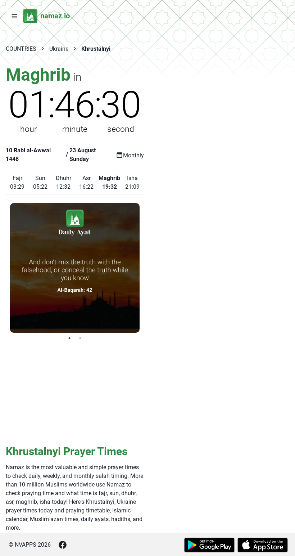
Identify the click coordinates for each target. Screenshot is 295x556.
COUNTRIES (21, 48)
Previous (4, 268)
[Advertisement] (75, 392)
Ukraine (58, 48)
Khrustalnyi (95, 48)
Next (145, 268)
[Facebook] (62, 545)
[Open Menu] (14, 15)
